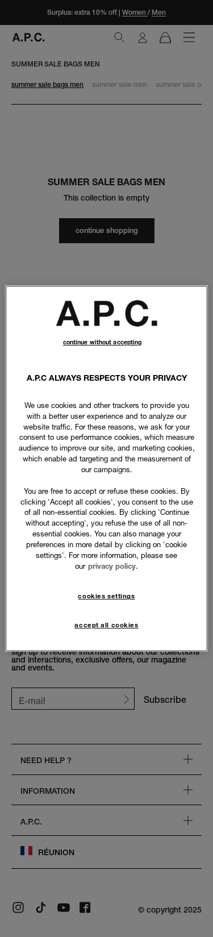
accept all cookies (106, 625)
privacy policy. (113, 565)
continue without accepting (102, 342)
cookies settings (106, 597)
